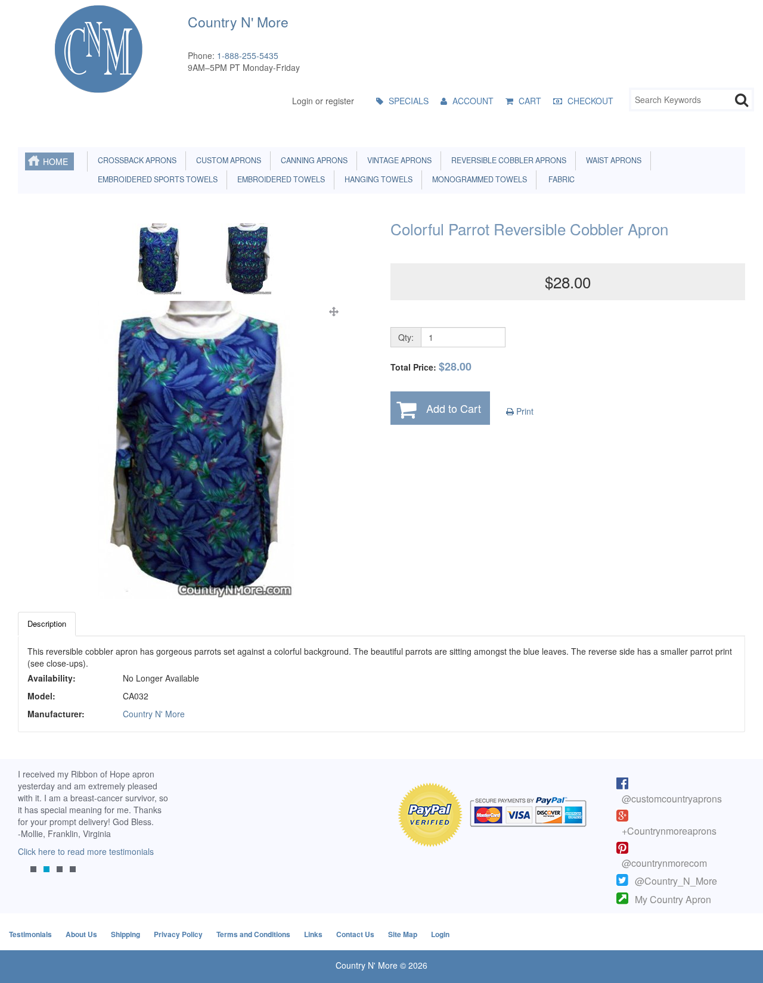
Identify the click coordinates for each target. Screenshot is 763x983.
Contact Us (355, 934)
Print (524, 411)
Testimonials (30, 934)
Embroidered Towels (279, 179)
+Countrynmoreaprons (669, 831)
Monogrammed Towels (478, 179)
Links (313, 934)
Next (158, 830)
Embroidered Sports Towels (156, 179)
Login (440, 934)
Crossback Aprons (135, 160)
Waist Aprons (611, 160)
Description (46, 623)
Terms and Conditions (253, 934)
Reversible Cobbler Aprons (507, 160)
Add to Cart (453, 408)
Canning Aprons (312, 160)
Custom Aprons (227, 160)
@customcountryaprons (672, 798)
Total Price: (431, 366)
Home (55, 161)
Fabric (559, 179)
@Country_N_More (676, 881)
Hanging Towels (376, 179)
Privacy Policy (178, 934)
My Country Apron (673, 899)
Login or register (323, 101)
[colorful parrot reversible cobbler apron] (195, 450)
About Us (81, 934)
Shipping (125, 934)
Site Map (402, 934)
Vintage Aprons (398, 160)
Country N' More (154, 714)
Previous (33, 830)
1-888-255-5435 (247, 55)
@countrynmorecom (664, 863)
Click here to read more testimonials (86, 851)
